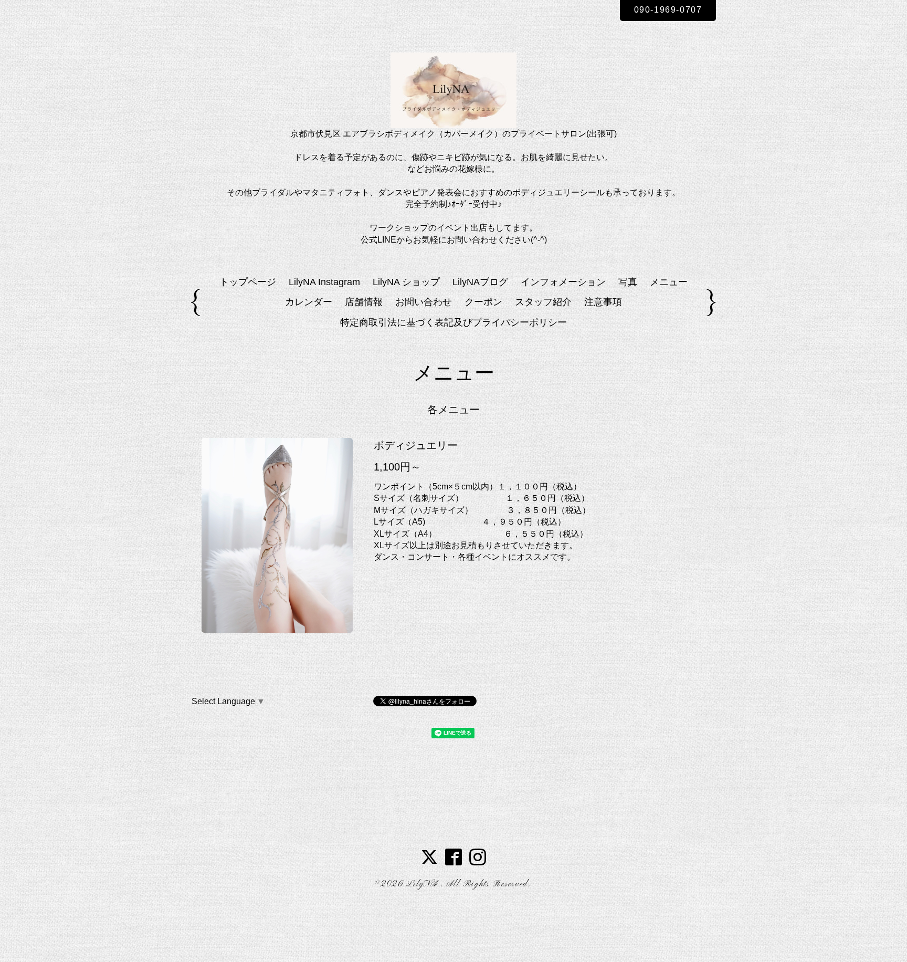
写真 (627, 282)
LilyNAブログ (480, 282)
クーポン (483, 302)
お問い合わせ (423, 302)
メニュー (669, 282)
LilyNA (423, 884)
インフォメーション (563, 282)
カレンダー (308, 302)
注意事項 (603, 302)
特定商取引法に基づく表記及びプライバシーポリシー (453, 322)
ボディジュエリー (416, 445)
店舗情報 (364, 302)
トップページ (247, 282)
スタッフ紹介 (543, 302)
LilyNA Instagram (324, 282)
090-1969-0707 (668, 9)
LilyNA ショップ (406, 282)
